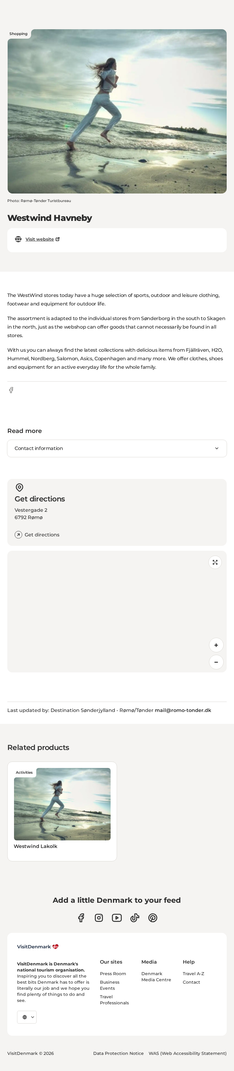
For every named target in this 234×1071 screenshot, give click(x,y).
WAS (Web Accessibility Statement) (188, 1053)
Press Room (113, 973)
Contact (191, 982)
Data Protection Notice (118, 1053)
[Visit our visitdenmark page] (117, 917)
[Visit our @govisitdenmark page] (134, 917)
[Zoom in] (216, 645)
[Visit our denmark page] (81, 917)
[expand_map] (215, 562)
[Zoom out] (216, 662)
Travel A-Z (193, 973)
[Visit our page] (99, 917)
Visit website (40, 239)
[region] (117, 611)
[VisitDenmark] (38, 947)
